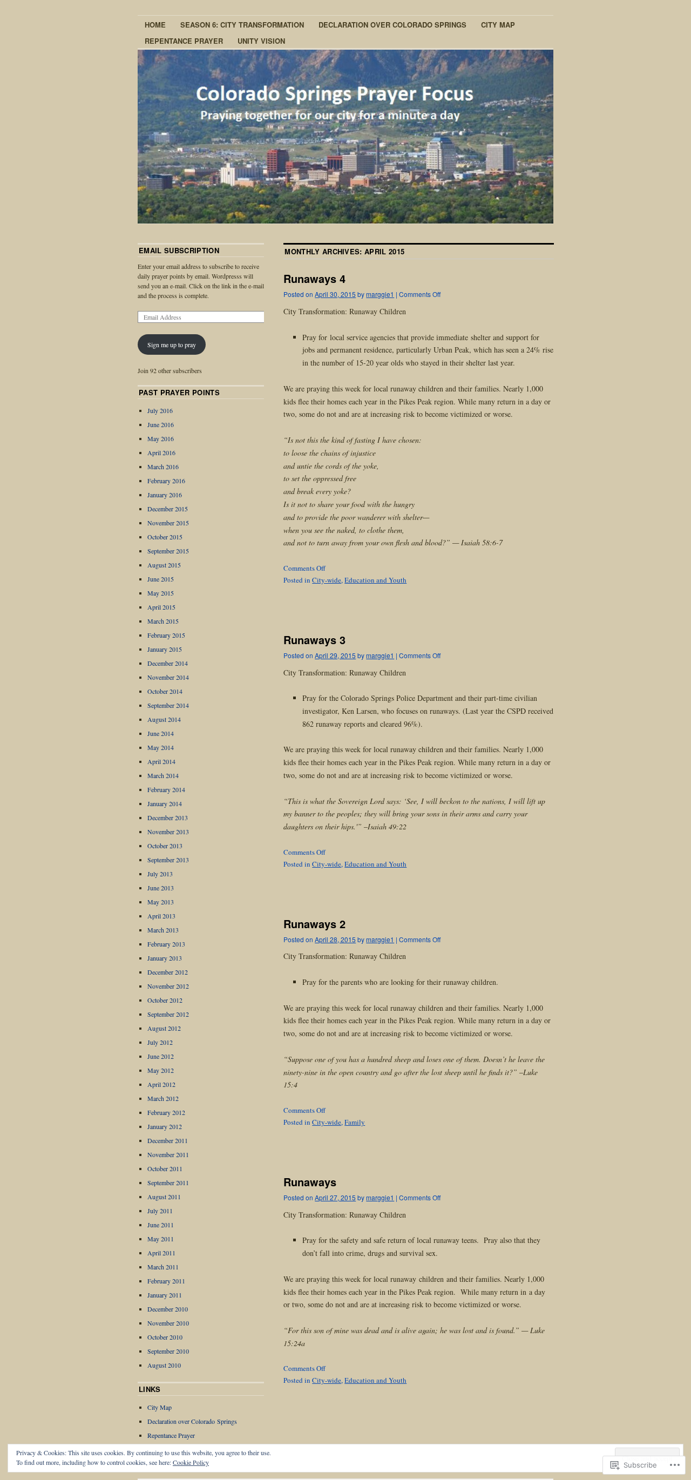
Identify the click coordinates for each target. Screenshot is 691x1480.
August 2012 (164, 1028)
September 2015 (168, 550)
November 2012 (168, 986)
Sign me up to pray (171, 344)
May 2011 (160, 1238)
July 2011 (160, 1210)
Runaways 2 (314, 923)
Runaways (309, 1182)
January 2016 (164, 494)
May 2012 (160, 1070)
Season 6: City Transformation (242, 24)
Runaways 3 (314, 639)
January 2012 (164, 1126)
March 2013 (163, 929)
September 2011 (168, 1182)
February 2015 (166, 635)
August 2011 (164, 1196)
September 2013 (168, 859)
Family (354, 1122)
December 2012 (167, 972)
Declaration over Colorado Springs (392, 24)
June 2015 (160, 579)
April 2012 (161, 1084)
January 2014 (164, 803)
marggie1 (380, 294)
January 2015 (164, 649)
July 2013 (160, 873)
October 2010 (164, 1337)
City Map (498, 24)
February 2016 (166, 480)
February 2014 (166, 789)
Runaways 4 (314, 278)
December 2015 (167, 508)
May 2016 (160, 438)
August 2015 (164, 564)
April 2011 (161, 1252)
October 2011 (164, 1168)
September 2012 (168, 1014)
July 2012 (160, 1042)
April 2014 (161, 761)
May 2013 (160, 901)
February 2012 (166, 1112)
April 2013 (161, 915)
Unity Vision (261, 41)
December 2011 (167, 1140)
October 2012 (164, 1000)
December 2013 (167, 817)
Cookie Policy (191, 1462)
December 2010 (167, 1309)
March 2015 (163, 621)
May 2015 (160, 593)
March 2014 (163, 775)
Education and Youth (375, 580)
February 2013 (166, 944)
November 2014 (168, 677)
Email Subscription (179, 250)
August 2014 (164, 719)
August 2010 (164, 1365)
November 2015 (168, 522)
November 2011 (168, 1154)
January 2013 (164, 958)
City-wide (326, 580)
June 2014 (160, 733)
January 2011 (164, 1294)
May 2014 (160, 747)
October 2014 (164, 691)
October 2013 (164, 845)
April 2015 (161, 607)
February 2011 (166, 1280)
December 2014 (167, 663)
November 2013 (168, 831)
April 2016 (161, 452)
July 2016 (160, 410)
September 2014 (168, 705)
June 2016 (160, 424)
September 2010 (168, 1351)
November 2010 (168, 1323)
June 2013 (160, 887)
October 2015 (164, 536)
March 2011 (163, 1266)
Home (155, 24)
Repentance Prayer (184, 41)
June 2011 (160, 1224)
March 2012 (163, 1098)
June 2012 (160, 1056)
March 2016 (163, 466)
